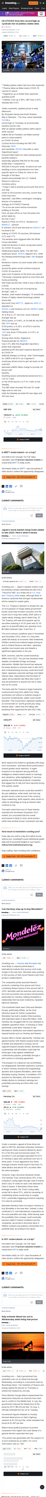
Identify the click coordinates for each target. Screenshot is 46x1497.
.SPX (8, 323)
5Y (23, 422)
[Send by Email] (21, 486)
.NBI (33, 257)
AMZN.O (34, 309)
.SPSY (13, 146)
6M (16, 422)
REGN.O (23, 341)
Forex (37, 8)
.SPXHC (21, 254)
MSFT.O (19, 303)
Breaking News (27, 8)
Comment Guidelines (8, 521)
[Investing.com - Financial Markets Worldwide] (12, 3)
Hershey (20, 963)
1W (9, 422)
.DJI (3, 120)
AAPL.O (37, 303)
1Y (20, 422)
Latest (4, 8)
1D (5, 422)
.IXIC (4, 332)
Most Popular (14, 8)
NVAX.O (37, 227)
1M (12, 422)
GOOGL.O (6, 309)
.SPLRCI (18, 149)
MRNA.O (6, 225)
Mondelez (33, 963)
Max (27, 422)
